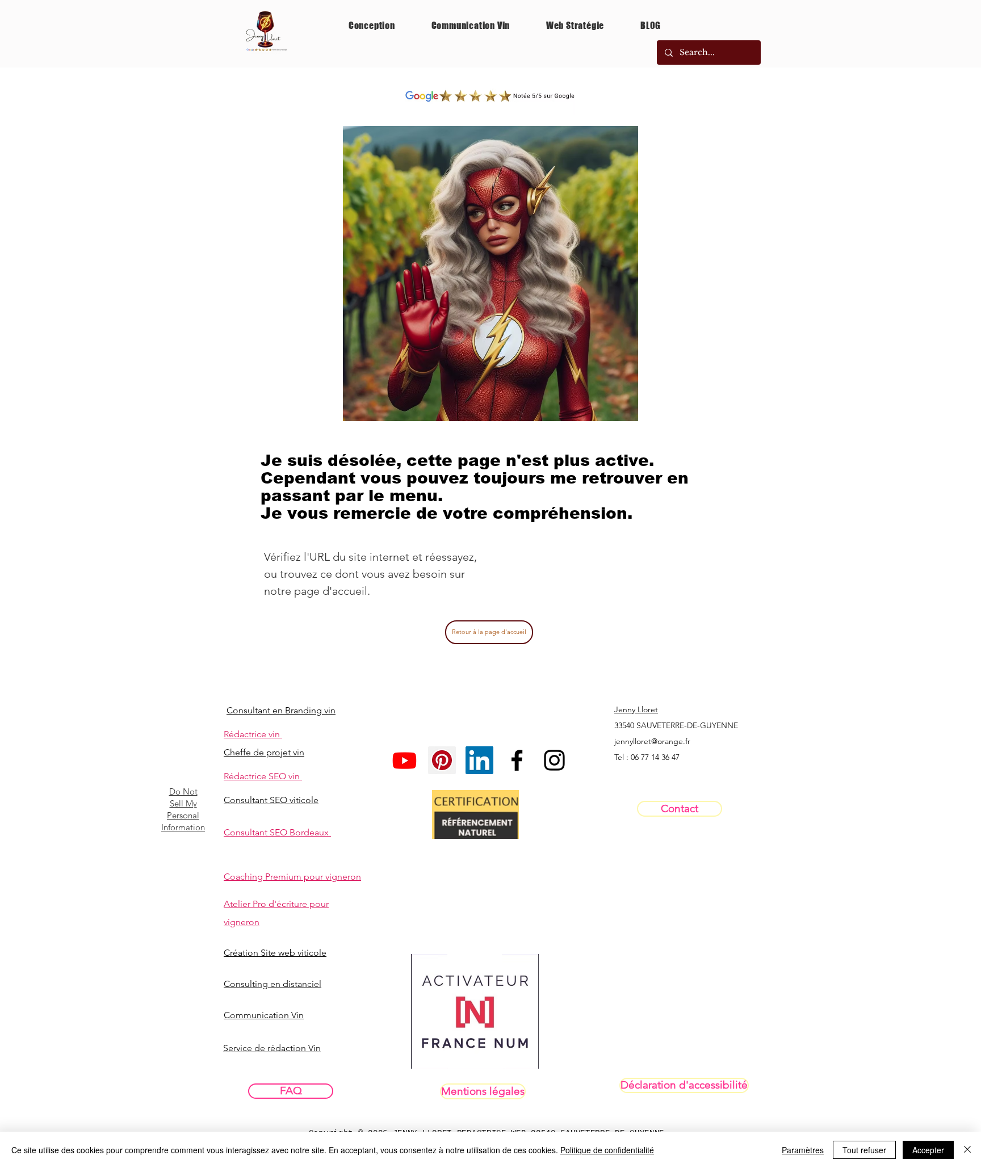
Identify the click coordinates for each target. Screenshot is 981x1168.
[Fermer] (967, 1150)
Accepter (928, 1150)
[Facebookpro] (517, 760)
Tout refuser (864, 1150)
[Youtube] (404, 760)
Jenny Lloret (636, 709)
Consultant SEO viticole (271, 800)
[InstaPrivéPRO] (554, 760)
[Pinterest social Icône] (442, 760)
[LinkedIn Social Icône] (479, 760)
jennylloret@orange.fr (652, 741)
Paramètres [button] (803, 1150)
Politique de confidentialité (607, 1150)
